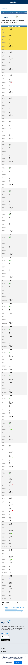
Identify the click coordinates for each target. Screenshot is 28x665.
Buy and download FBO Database (11, 609)
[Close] (25, 656)
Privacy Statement (11, 659)
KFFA (12, 15)
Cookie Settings (9, 662)
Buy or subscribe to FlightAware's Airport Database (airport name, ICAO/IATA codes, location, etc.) (14, 610)
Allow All (18, 662)
